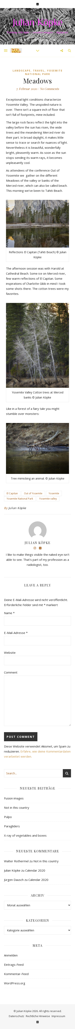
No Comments (49, 89)
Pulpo (8, 817)
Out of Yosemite (33, 493)
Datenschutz (16, 1016)
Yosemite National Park (44, 72)
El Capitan (12, 493)
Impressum (58, 1016)
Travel (39, 70)
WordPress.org (14, 983)
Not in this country (16, 807)
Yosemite (54, 493)
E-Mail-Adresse (16, 633)
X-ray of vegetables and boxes (25, 835)
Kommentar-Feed (16, 974)
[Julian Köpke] (16, 50)
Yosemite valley (48, 498)
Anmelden (11, 955)
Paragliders (12, 826)
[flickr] (37, 4)
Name (9, 613)
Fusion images (14, 798)
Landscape (22, 70)
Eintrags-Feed (14, 965)
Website (10, 653)
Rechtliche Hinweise (38, 1016)
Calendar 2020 (35, 870)
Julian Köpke (37, 23)
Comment (10, 672)
